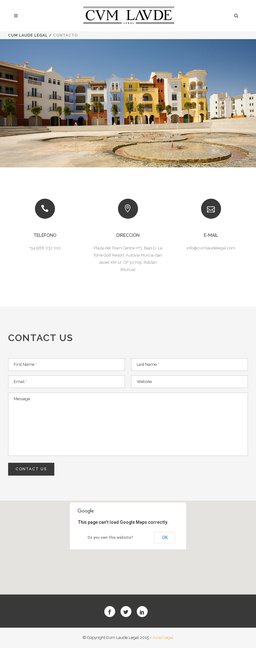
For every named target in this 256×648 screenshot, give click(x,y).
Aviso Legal (163, 637)
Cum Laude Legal (28, 35)
